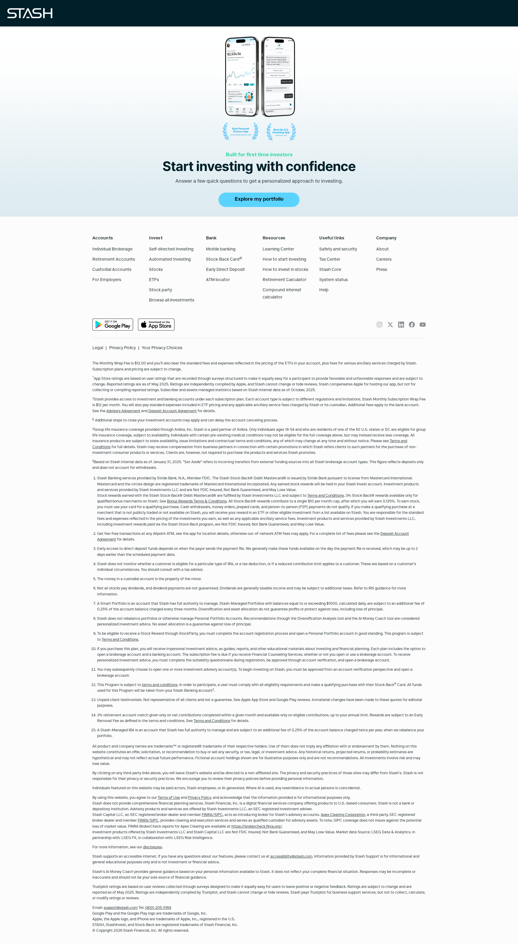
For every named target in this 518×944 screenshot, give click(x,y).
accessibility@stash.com (291, 857)
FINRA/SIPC (212, 815)
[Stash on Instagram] (380, 325)
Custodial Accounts (111, 270)
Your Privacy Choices (162, 348)
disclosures (152, 848)
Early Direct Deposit (225, 270)
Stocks (156, 270)
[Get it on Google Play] (112, 325)
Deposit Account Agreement (172, 411)
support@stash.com (121, 908)
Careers (383, 260)
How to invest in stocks (285, 270)
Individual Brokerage (112, 249)
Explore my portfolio (259, 199)
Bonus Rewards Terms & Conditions (197, 502)
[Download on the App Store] (156, 325)
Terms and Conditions (325, 496)
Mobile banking (221, 249)
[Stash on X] (390, 325)
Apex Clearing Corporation (343, 815)
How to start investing (284, 260)
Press (381, 270)
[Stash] (29, 13)
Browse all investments (171, 300)
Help (324, 290)
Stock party (160, 290)
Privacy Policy (122, 348)
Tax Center (329, 260)
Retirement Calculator (284, 280)
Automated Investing (170, 260)
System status (333, 280)
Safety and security (338, 249)
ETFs (154, 280)
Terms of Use (169, 798)
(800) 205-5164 (158, 908)
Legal (97, 348)
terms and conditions (159, 685)
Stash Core (330, 270)
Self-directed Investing (171, 249)
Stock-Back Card (224, 260)
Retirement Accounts (113, 260)
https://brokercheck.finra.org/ (256, 827)
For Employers (106, 280)
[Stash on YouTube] (423, 325)
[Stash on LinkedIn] (401, 325)
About (382, 249)
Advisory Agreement (123, 411)
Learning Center (278, 249)
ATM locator (218, 280)
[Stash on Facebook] (412, 325)
